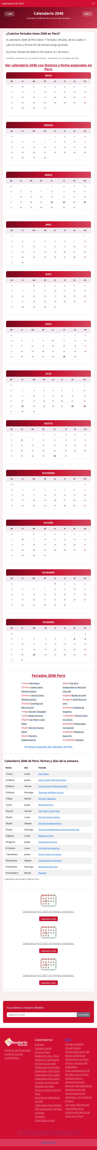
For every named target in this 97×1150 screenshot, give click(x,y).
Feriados (40, 1116)
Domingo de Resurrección (51, 792)
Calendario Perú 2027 (47, 1078)
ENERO (48, 75)
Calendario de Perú (13, 3)
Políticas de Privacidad (18, 1050)
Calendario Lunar (45, 1120)
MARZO (48, 174)
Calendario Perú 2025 (47, 1071)
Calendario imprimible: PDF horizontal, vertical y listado (48, 1108)
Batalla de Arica (46, 804)
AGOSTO (48, 423)
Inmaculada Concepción (50, 860)
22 (52, 202)
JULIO (49, 373)
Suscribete (83, 1014)
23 (64, 202)
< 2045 (9, 14)
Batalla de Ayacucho (48, 866)
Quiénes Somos (14, 1054)
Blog (68, 1039)
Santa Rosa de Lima (48, 842)
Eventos (39, 1044)
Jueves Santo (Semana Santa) (52, 780)
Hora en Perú (42, 1052)
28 (72, 406)
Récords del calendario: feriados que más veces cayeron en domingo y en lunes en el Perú (78, 1093)
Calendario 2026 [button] (48, 918)
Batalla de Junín (46, 835)
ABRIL (48, 224)
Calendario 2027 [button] (48, 982)
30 (55, 456)
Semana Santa (43, 1048)
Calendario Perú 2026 (47, 1074)
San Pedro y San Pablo (49, 811)
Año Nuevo (44, 774)
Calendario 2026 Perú (48, 1142)
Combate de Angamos (49, 848)
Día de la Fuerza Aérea (49, 817)
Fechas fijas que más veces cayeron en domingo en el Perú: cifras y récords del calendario (77, 1059)
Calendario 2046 (48, 13)
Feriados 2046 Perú (48, 675)
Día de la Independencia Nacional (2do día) (59, 829)
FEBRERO (48, 125)
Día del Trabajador (47, 798)
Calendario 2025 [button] (48, 950)
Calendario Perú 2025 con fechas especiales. (48, 943)
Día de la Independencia (50, 823)
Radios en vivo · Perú (47, 1056)
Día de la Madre (74, 1044)
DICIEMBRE (48, 622)
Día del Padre (73, 1048)
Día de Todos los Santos (50, 854)
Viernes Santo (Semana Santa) (53, 786)
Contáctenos (12, 1057)
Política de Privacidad (47, 1067)
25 (85, 202)
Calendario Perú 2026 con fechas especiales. (48, 911)
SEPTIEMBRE (48, 473)
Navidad (42, 873)
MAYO (48, 274)
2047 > (87, 14)
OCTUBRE (48, 522)
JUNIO (48, 324)
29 (64, 356)
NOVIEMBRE (48, 572)
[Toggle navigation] (93, 3)
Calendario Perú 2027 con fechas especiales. (48, 975)
